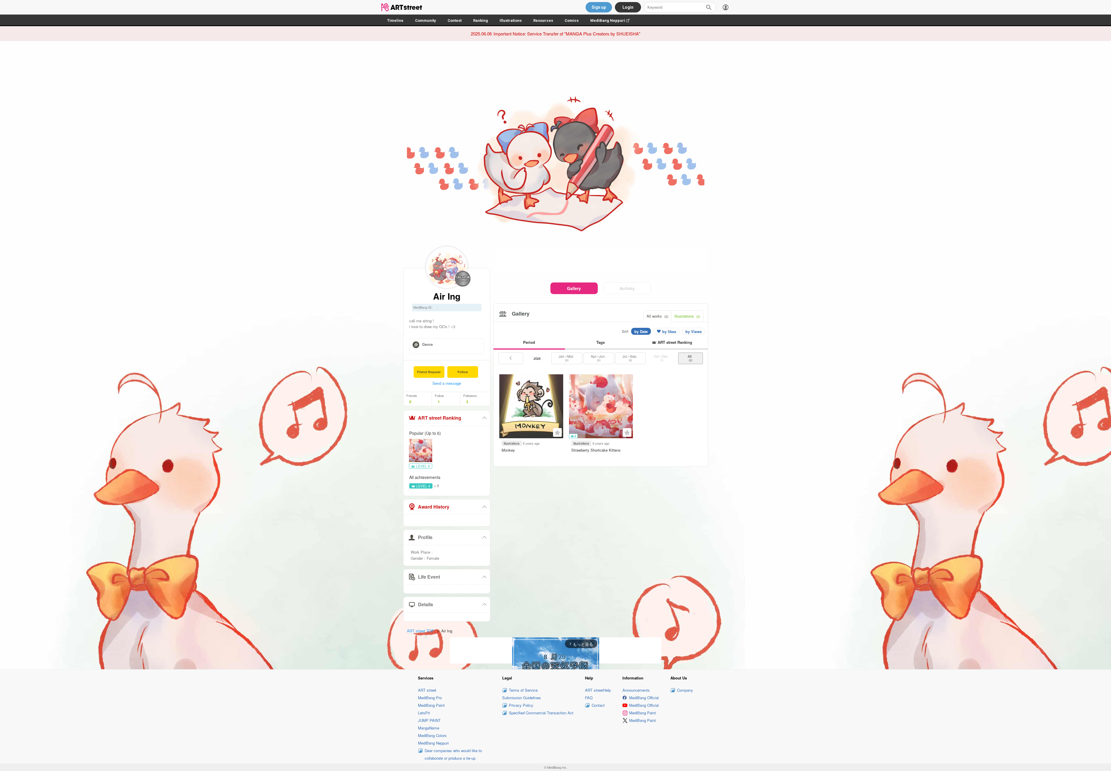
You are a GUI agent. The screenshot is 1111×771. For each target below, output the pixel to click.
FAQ (589, 697)
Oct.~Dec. (662, 358)
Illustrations (511, 20)
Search (708, 7)
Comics (572, 20)
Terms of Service (523, 690)
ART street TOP (420, 631)
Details (425, 604)
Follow (462, 372)
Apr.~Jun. (598, 358)
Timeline (395, 20)
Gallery (574, 288)
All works (657, 316)
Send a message (446, 383)
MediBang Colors (432, 735)
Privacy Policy (521, 705)
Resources (543, 20)
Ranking (480, 20)
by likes (669, 331)
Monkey (508, 450)
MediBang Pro (430, 697)
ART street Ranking (439, 417)
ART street (427, 690)
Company (685, 690)
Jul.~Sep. (630, 358)
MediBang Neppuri (612, 20)
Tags (600, 342)
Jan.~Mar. (567, 358)
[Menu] (726, 7)
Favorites (557, 432)
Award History (433, 506)
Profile (425, 537)
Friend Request (429, 372)
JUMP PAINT (429, 720)
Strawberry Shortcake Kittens (596, 450)
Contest (455, 20)
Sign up (599, 7)
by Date (641, 331)
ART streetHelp (598, 690)
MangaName (428, 728)
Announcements (636, 690)
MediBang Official (644, 697)
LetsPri (424, 712)
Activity (627, 288)
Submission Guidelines (521, 697)
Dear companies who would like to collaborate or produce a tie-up (453, 754)
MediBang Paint (431, 705)
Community (425, 20)
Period (529, 342)
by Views (693, 331)
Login (627, 7)
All (690, 358)
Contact (598, 705)
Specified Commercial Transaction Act (541, 712)
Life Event (429, 576)
